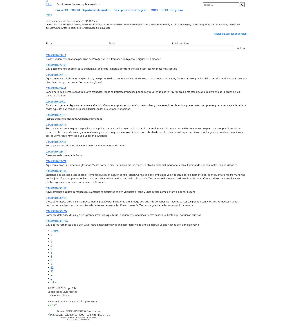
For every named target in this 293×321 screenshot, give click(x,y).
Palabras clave (180, 43)
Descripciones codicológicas (130, 10)
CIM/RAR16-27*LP (56, 55)
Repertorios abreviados (96, 10)
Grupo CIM (61, 10)
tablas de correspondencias (230, 33)
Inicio (49, 15)
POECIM (75, 10)
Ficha (49, 43)
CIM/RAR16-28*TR (56, 161)
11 (52, 271)
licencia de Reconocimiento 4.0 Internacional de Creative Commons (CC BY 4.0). (142, 301)
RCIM (165, 10)
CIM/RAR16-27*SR (56, 65)
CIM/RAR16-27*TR (56, 74)
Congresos (176, 10)
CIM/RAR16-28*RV (56, 142)
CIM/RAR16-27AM (56, 88)
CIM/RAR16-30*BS (56, 198)
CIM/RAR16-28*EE (56, 115)
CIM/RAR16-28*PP (56, 124)
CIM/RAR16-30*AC (56, 188)
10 (52, 267)
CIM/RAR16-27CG (55, 101)
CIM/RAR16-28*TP (56, 151)
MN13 (154, 10)
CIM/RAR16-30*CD (56, 211)
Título (112, 43)
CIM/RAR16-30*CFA (57, 221)
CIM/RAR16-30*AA (56, 171)
